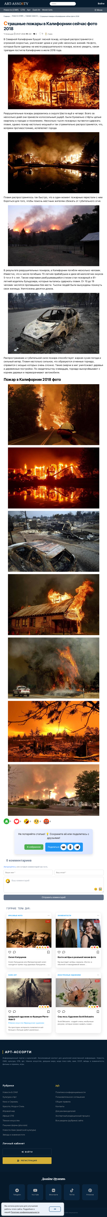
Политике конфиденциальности (25, 1212)
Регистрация (29, 1160)
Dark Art (36, 10)
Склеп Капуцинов (17, 957)
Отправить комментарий (54, 897)
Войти (101, 3)
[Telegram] (77, 847)
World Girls (47, 10)
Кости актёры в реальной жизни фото (77, 957)
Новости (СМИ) (11, 10)
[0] (6, 821)
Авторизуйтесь (10, 867)
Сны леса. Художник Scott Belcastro (76, 1016)
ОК (55, 1209)
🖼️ (100, 889)
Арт (29, 10)
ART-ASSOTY (16, 4)
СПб (23, 10)
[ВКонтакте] (63, 847)
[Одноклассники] (70, 847)
